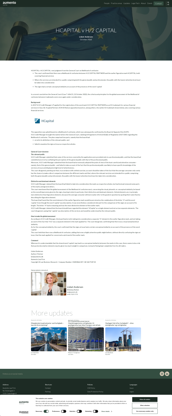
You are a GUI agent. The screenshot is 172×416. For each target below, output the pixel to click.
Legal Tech (135, 3)
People (106, 3)
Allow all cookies (145, 399)
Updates (126, 3)
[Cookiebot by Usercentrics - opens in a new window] (24, 412)
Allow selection (145, 405)
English (132, 392)
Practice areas (116, 3)
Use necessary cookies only (145, 411)
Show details (105, 411)
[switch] (63, 411)
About (143, 3)
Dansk (149, 3)
